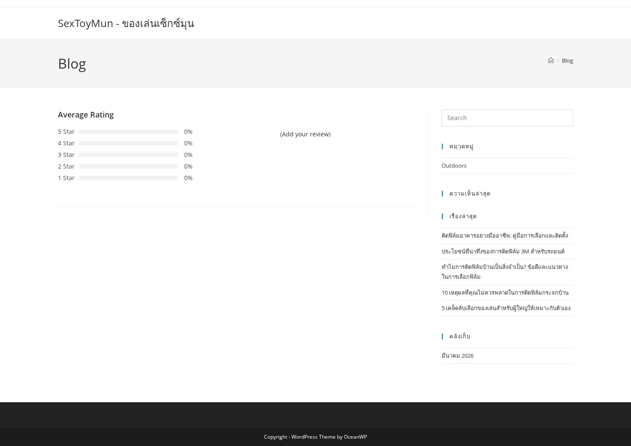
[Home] (551, 60)
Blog (567, 60)
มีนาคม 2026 (457, 355)
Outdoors (454, 165)
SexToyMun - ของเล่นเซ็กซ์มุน (126, 23)
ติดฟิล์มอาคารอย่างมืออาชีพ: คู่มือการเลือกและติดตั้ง (505, 235)
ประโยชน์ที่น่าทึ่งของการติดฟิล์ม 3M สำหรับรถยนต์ (503, 251)
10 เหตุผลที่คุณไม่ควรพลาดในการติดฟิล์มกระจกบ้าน (505, 292)
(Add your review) (305, 134)
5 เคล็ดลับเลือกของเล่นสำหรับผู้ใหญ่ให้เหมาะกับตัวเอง (506, 308)
